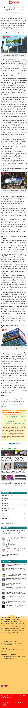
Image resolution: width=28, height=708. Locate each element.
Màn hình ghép (5, 498)
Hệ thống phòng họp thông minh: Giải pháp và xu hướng (16, 602)
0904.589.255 (8, 644)
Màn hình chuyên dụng (7, 495)
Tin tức (17, 443)
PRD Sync (4, 515)
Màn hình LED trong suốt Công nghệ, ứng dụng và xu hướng (15, 584)
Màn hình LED (5, 503)
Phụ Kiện (4, 513)
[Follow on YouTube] (7, 686)
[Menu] (2, 2)
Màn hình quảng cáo (6, 505)
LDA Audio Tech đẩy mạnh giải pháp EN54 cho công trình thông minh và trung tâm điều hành (15, 570)
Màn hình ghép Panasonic (7, 500)
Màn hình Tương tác (6, 510)
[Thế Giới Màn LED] (14, 2)
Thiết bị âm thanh (5, 518)
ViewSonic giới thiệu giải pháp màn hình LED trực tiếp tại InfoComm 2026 (16, 565)
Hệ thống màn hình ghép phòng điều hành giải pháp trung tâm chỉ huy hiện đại (16, 579)
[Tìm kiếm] (26, 2)
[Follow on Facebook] (2, 686)
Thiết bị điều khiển (6, 521)
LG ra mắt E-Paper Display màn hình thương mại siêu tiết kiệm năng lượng (16, 575)
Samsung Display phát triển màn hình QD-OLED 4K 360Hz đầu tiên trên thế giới (15, 597)
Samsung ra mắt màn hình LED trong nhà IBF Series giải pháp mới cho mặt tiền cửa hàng (16, 593)
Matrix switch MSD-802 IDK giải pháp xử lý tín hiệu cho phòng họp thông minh (15, 588)
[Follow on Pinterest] (5, 686)
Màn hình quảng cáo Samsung (8, 508)
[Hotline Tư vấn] (4, 704)
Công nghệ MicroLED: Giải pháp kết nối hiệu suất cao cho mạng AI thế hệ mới (15, 606)
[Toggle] (25, 498)
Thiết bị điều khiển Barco (7, 523)
